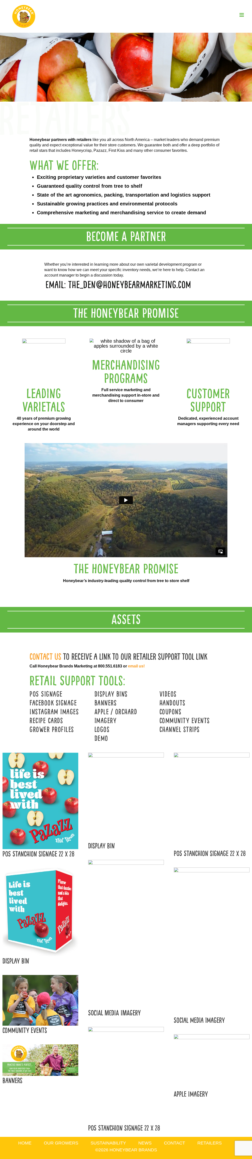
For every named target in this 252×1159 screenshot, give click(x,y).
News (145, 1143)
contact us (45, 656)
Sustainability (108, 1143)
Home (25, 1143)
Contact (174, 1143)
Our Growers (61, 1143)
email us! (136, 666)
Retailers (209, 1143)
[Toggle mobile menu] (242, 14)
